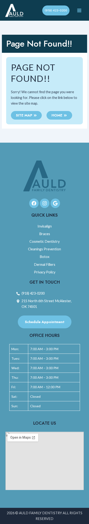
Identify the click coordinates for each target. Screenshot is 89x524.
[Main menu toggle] (79, 10)
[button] (56, 10)
